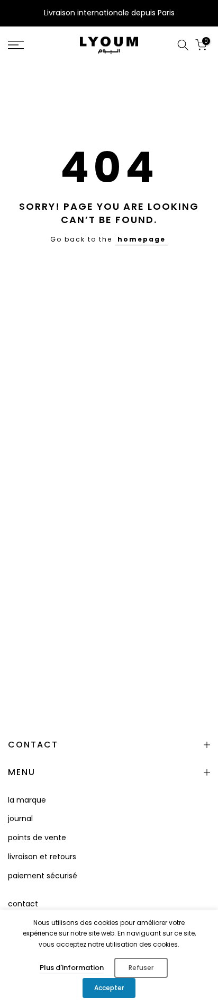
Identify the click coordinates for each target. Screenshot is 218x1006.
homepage (141, 239)
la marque (27, 800)
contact (23, 903)
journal (20, 818)
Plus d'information (72, 968)
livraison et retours (42, 856)
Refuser (141, 967)
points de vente (37, 837)
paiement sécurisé (42, 875)
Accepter (109, 987)
